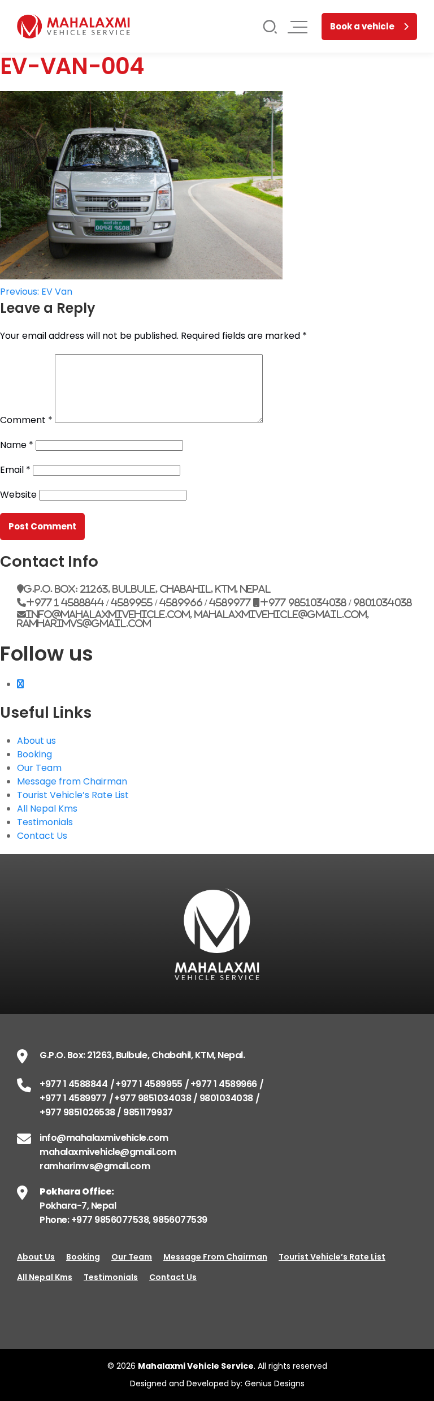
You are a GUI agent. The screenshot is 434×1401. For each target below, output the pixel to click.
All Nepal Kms (47, 808)
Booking (34, 754)
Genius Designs (275, 1383)
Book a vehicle (362, 26)
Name (16, 444)
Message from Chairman (72, 781)
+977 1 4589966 (223, 1083)
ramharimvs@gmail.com (95, 1165)
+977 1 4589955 (148, 1083)
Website (18, 494)
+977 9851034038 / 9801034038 (183, 1098)
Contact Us (42, 835)
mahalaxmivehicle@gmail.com (108, 1151)
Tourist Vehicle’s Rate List (73, 794)
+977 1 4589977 (73, 1098)
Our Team (39, 767)
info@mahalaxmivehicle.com (104, 1137)
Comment (26, 419)
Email (15, 469)
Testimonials (45, 822)
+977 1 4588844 (73, 1083)
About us (36, 740)
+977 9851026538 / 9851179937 (106, 1112)
